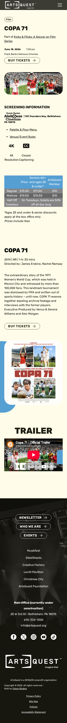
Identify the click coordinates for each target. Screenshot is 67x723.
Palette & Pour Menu (23, 129)
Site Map (33, 701)
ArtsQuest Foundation (33, 586)
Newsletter (30, 518)
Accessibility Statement (33, 712)
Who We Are (30, 526)
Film (8, 19)
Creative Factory (34, 565)
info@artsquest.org (33, 625)
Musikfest (33, 550)
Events (30, 535)
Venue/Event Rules (23, 136)
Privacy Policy (33, 696)
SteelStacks (33, 557)
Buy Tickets (19, 60)
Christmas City (33, 579)
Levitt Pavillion (33, 572)
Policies (34, 707)
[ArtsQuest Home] (20, 4)
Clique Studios (20, 688)
